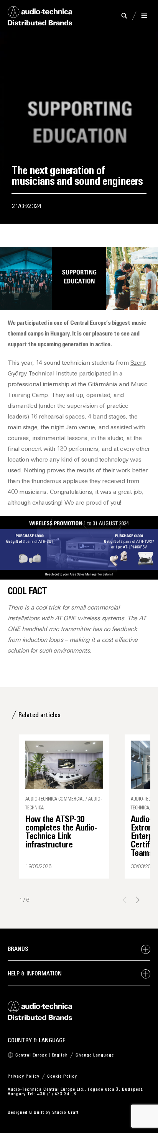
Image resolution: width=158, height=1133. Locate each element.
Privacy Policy (24, 1076)
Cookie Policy (62, 1076)
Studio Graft (65, 1112)
